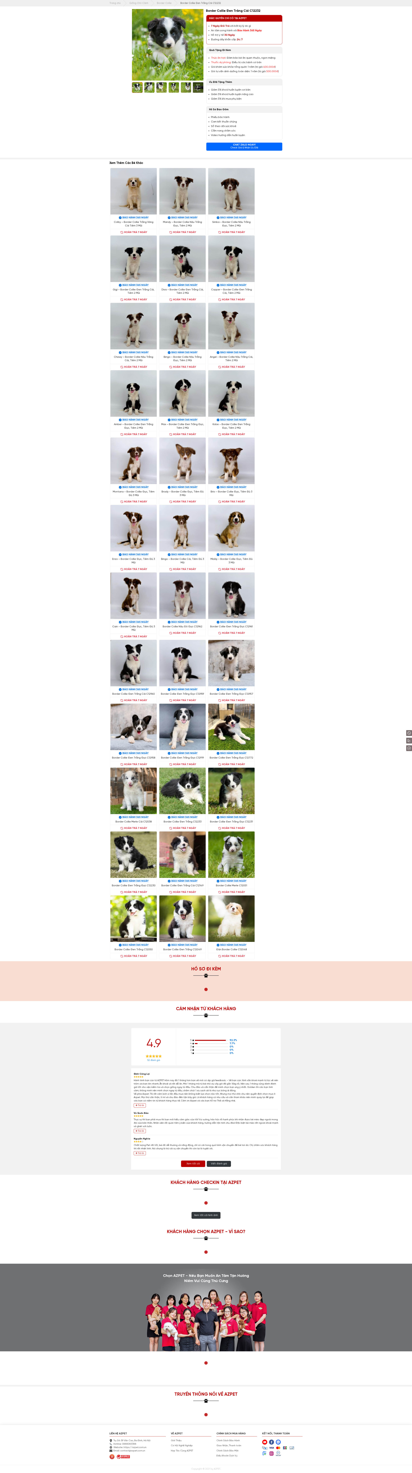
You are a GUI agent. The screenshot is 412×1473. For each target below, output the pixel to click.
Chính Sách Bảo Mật (227, 1451)
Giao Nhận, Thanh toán (228, 1445)
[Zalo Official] (400, 741)
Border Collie (164, 3)
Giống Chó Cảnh (138, 3)
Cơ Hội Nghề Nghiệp (182, 1445)
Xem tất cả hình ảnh (206, 1215)
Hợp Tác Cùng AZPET (182, 1451)
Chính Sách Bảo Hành (228, 1440)
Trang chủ (115, 3)
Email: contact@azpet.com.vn (129, 1451)
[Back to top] (406, 1467)
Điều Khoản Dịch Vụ (226, 1456)
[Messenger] (400, 748)
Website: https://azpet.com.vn (129, 1447)
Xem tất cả (193, 1163)
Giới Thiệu (176, 1440)
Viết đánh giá (219, 1163)
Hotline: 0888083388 (124, 1444)
